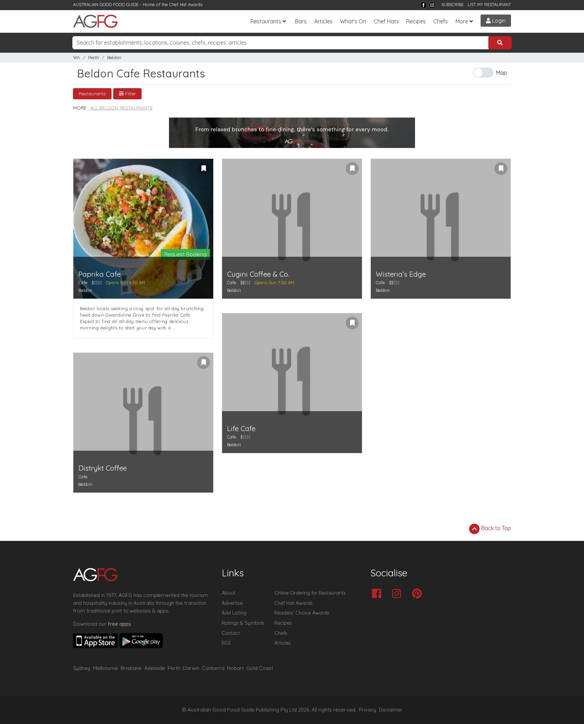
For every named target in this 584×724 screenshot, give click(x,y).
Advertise (232, 603)
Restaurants (265, 21)
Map (501, 72)
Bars (301, 21)
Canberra (213, 668)
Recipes (416, 21)
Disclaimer (391, 710)
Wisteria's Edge (401, 274)
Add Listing (234, 613)
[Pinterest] (418, 594)
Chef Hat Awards (185, 4)
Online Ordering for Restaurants (310, 593)
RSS (226, 643)
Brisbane (131, 668)
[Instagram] (432, 5)
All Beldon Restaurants (121, 108)
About (228, 593)
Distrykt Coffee (102, 468)
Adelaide (154, 668)
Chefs (440, 21)
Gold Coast (259, 668)
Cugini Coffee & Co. (258, 274)
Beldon (114, 57)
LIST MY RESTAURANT (489, 4)
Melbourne (105, 668)
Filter (130, 94)
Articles (323, 21)
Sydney (81, 668)
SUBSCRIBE (452, 4)
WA (76, 57)
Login (498, 20)
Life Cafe (241, 428)
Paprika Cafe (99, 274)
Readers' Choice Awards (301, 613)
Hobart (235, 668)
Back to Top (495, 528)
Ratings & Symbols (243, 623)
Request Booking (185, 254)
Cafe (83, 282)
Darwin (191, 668)
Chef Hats (386, 21)
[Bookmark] (203, 168)
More (462, 21)
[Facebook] (423, 5)
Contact (231, 633)
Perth (93, 57)
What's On (353, 21)
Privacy (367, 710)
